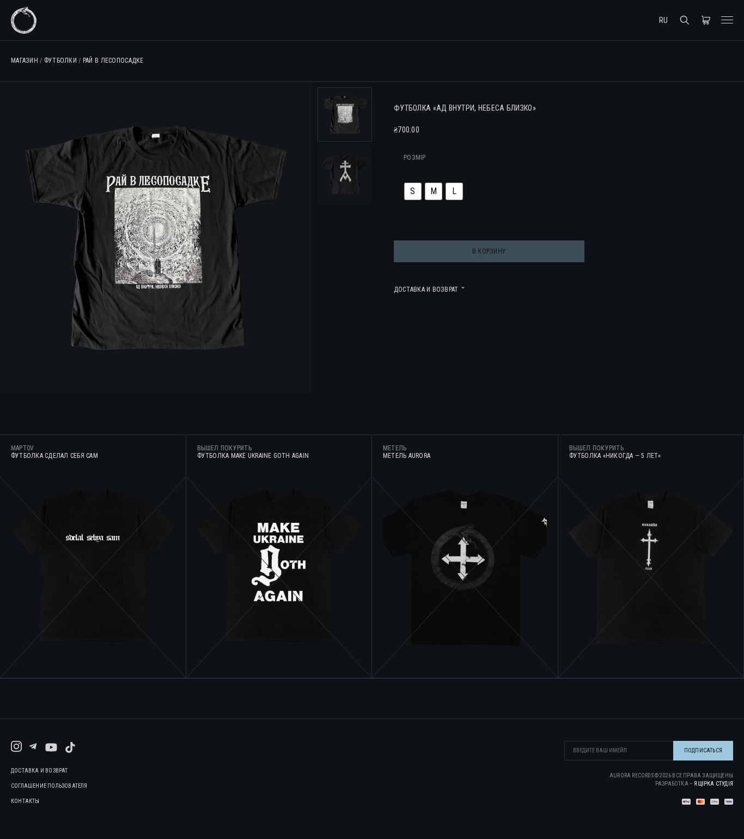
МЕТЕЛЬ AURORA (406, 456)
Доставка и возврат (39, 771)
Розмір (415, 157)
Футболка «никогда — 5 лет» (615, 456)
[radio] (413, 191)
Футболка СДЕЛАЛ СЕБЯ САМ (54, 456)
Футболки (60, 60)
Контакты (25, 801)
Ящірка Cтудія (713, 784)
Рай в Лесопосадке (113, 60)
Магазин (24, 60)
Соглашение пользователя (49, 786)
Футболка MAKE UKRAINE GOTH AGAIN (253, 456)
